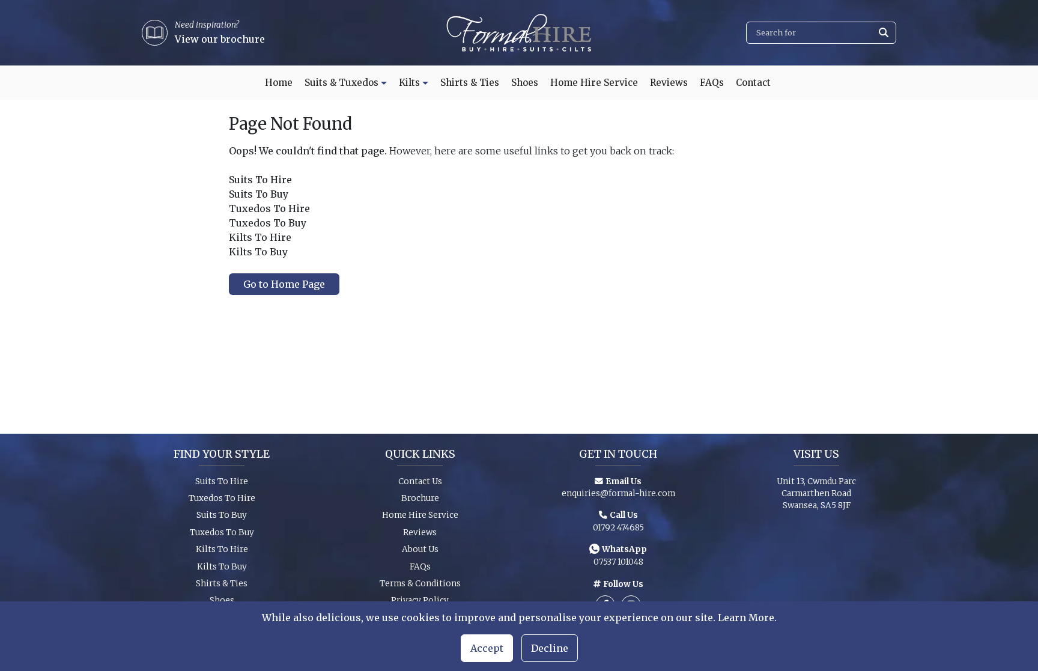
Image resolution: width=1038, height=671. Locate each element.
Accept (486, 648)
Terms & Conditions (420, 583)
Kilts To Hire (222, 549)
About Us (420, 549)
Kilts (409, 82)
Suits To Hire (221, 481)
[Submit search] (883, 33)
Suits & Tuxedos (341, 82)
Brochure (420, 498)
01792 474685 (618, 528)
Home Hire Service (594, 82)
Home (279, 82)
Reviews (669, 82)
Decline (549, 648)
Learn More (746, 618)
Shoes (524, 82)
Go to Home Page (284, 284)
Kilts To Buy (222, 567)
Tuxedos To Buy (222, 532)
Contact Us (420, 481)
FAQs (712, 82)
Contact (753, 82)
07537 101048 (618, 562)
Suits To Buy (221, 515)
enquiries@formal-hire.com (618, 493)
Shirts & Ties (469, 82)
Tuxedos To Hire (222, 498)
